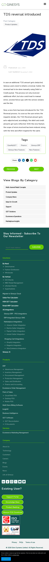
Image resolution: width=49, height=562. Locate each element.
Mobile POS (9, 401)
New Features (34, 150)
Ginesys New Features (16, 150)
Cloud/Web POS (11, 395)
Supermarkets (10, 289)
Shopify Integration (13, 342)
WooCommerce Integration (16, 348)
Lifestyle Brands (11, 286)
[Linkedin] (24, 160)
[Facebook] (20, 160)
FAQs (21, 542)
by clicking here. (15, 555)
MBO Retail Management (14, 283)
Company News (11, 197)
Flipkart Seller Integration (16, 331)
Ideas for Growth (11, 202)
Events (5, 467)
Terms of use (30, 542)
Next (36, 169)
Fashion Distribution (12, 270)
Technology (7, 451)
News (5, 471)
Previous (11, 169)
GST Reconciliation (12, 421)
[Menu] (44, 4)
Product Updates (11, 24)
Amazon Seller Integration (16, 325)
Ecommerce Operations (13, 216)
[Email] (36, 160)
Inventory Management (13, 372)
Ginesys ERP (35, 145)
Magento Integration (14, 345)
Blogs (5, 463)
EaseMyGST (12, 145)
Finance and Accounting (13, 384)
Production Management (14, 378)
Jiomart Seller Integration (16, 334)
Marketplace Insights (13, 221)
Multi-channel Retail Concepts (16, 187)
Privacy (14, 542)
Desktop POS (10, 398)
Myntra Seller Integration (16, 328)
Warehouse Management (14, 369)
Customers (6, 455)
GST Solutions (11, 212)
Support (8, 207)
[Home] (10, 3)
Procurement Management (14, 375)
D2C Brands (9, 280)
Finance (24, 145)
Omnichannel (9, 267)
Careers (5, 459)
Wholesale (9, 273)
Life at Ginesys (8, 475)
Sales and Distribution (13, 381)
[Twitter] (28, 160)
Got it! (6, 559)
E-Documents (10, 424)
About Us (6, 447)
